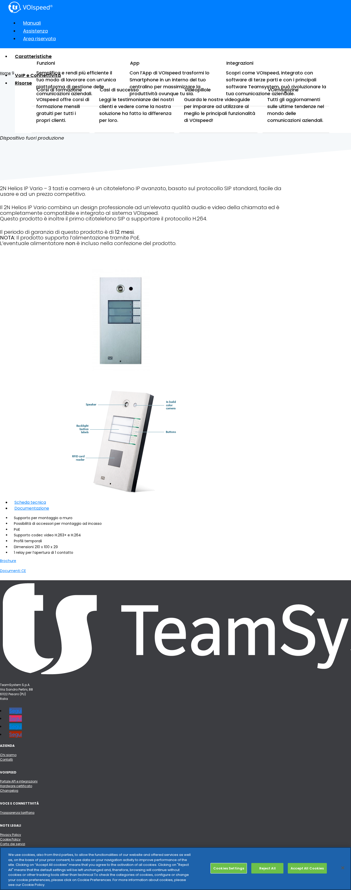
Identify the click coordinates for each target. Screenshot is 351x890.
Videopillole (197, 89)
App (135, 63)
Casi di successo (119, 89)
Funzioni (46, 63)
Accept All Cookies (307, 868)
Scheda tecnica (30, 502)
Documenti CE (13, 570)
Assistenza (35, 31)
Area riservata (39, 38)
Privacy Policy (10, 835)
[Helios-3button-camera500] (123, 383)
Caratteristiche (33, 56)
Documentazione (31, 508)
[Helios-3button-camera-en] (125, 492)
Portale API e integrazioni (19, 781)
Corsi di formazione (59, 89)
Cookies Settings (228, 868)
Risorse (23, 83)
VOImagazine (283, 89)
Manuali (32, 23)
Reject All (267, 868)
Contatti (6, 759)
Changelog (9, 790)
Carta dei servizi (12, 844)
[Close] (342, 867)
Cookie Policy (10, 839)
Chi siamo (8, 755)
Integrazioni (239, 63)
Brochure (8, 560)
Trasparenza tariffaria (17, 812)
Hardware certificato (16, 786)
